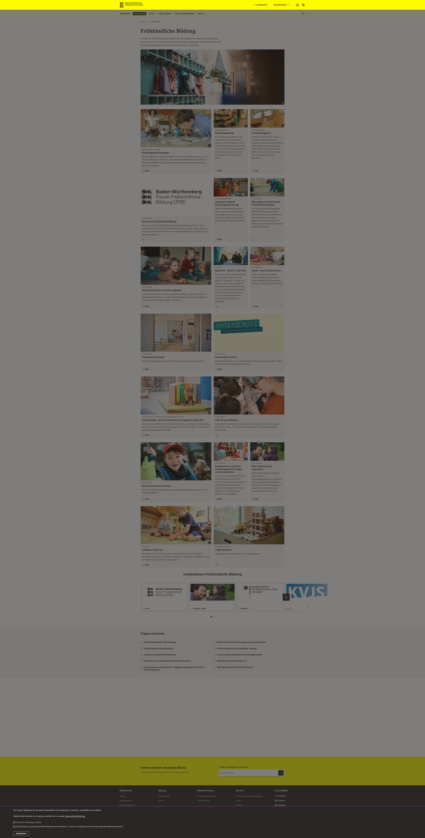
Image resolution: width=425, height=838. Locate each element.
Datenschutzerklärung (75, 816)
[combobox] (281, 4)
